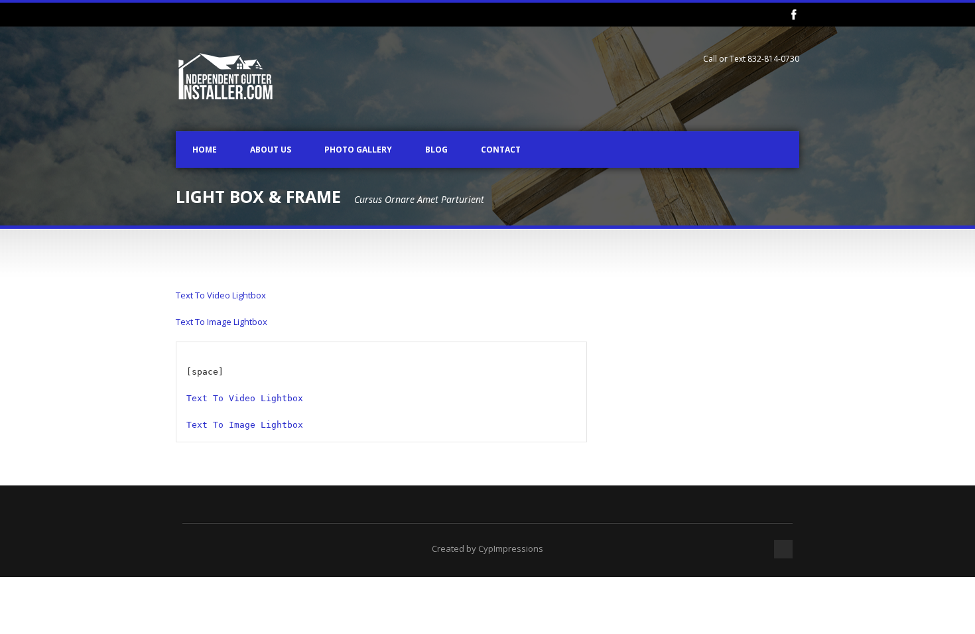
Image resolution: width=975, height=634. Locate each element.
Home (204, 149)
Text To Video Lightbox (221, 295)
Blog (436, 149)
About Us (270, 149)
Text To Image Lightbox (221, 322)
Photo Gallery (358, 149)
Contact (501, 149)
